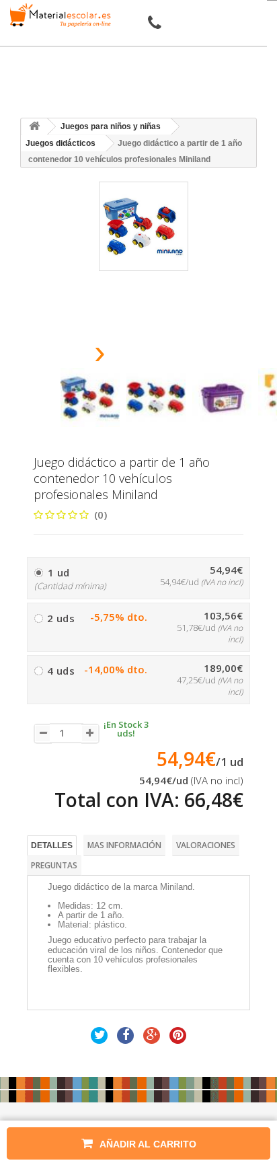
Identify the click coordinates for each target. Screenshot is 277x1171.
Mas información (124, 845)
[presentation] (65, 356)
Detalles (52, 845)
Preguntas (54, 865)
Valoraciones (205, 845)
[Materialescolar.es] (58, 15)
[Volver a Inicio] (34, 126)
